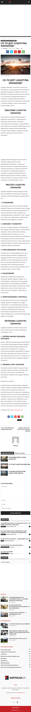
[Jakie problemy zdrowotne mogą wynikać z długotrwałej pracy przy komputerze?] (4, 632)
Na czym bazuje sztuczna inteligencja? (12, 545)
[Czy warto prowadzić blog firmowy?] (4, 625)
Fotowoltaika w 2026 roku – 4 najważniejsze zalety (15, 539)
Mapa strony (15, 707)
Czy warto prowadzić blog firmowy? (19, 624)
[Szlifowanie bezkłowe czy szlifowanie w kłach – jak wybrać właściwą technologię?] (4, 599)
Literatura (3, 654)
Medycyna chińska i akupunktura (9, 665)
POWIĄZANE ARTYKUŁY (7, 453)
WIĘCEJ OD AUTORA (20, 453)
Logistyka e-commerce (11, 40)
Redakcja (5, 48)
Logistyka (3, 40)
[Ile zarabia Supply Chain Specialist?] (4, 459)
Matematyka (4, 660)
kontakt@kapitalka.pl (20, 692)
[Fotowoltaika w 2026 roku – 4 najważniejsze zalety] (4, 614)
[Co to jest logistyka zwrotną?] (4, 466)
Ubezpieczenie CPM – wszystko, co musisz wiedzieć (24, 429)
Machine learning (5, 547)
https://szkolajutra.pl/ (16, 410)
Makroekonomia (4, 553)
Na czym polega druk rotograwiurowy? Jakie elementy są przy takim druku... (19, 606)
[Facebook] (13, 702)
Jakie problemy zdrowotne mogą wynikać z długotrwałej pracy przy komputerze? (19, 632)
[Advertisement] (15, 20)
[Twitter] (17, 702)
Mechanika (3, 658)
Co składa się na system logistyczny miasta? (17, 472)
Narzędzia (3, 526)
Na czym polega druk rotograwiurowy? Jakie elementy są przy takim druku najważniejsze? (14, 531)
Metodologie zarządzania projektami (11, 667)
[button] (29, 2)
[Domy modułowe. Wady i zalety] (4, 640)
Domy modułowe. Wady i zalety (18, 638)
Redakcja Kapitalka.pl (11, 526)
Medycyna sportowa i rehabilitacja (10, 656)
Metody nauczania (6, 649)
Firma (2, 540)
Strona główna (4, 38)
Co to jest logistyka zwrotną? (19, 464)
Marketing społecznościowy (8, 652)
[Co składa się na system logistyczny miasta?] (4, 473)
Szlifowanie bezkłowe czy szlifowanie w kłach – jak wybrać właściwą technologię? (15, 523)
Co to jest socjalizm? (7, 551)
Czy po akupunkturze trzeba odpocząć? (7, 428)
